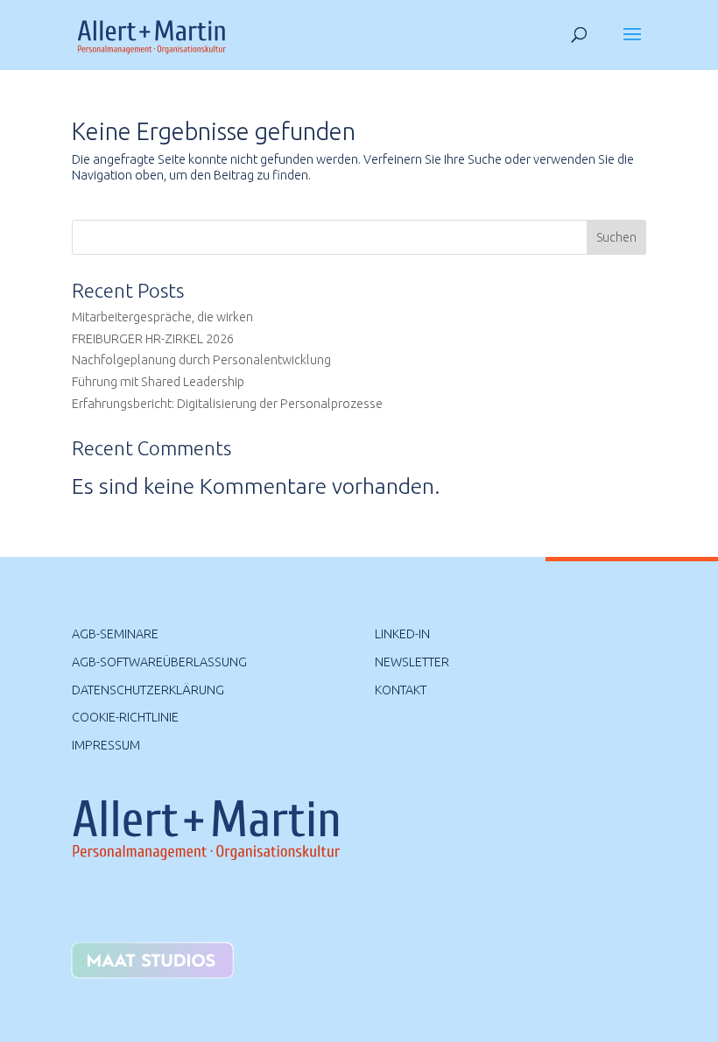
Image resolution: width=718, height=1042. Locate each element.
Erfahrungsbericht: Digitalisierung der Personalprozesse (227, 404)
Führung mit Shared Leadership (158, 382)
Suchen (616, 237)
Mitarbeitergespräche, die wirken (162, 317)
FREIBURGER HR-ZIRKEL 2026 (153, 339)
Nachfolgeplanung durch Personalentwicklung (201, 360)
